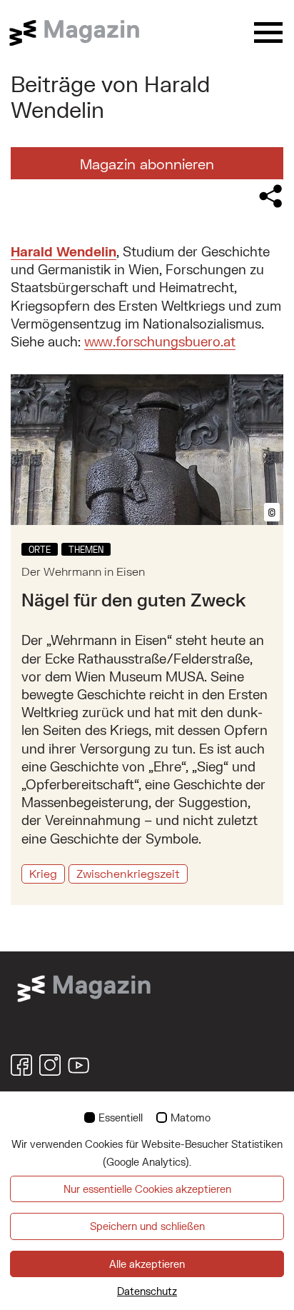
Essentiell (120, 1117)
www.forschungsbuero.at (159, 341)
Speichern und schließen (147, 1226)
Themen (86, 549)
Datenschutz (147, 1291)
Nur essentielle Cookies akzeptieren (147, 1189)
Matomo (191, 1117)
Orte (40, 549)
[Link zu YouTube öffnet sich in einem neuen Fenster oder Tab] (78, 1065)
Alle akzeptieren (147, 1264)
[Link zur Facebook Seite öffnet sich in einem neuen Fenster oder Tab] (21, 1065)
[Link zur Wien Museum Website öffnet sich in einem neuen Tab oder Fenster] (84, 987)
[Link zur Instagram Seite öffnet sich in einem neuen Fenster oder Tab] (50, 1065)
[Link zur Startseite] (82, 32)
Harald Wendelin (63, 251)
